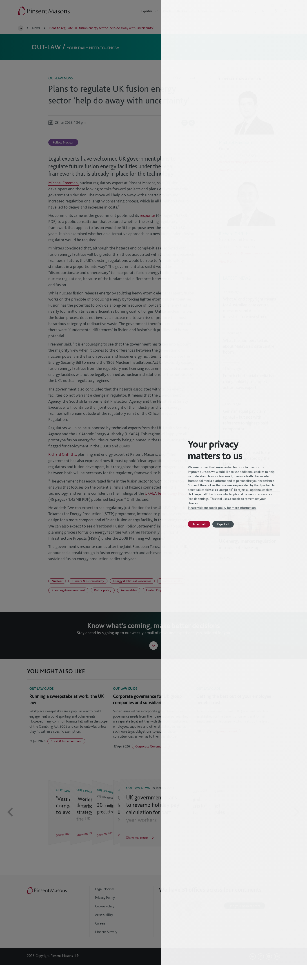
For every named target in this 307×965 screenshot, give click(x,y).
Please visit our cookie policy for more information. (222, 508)
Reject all (223, 524)
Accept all (199, 524)
